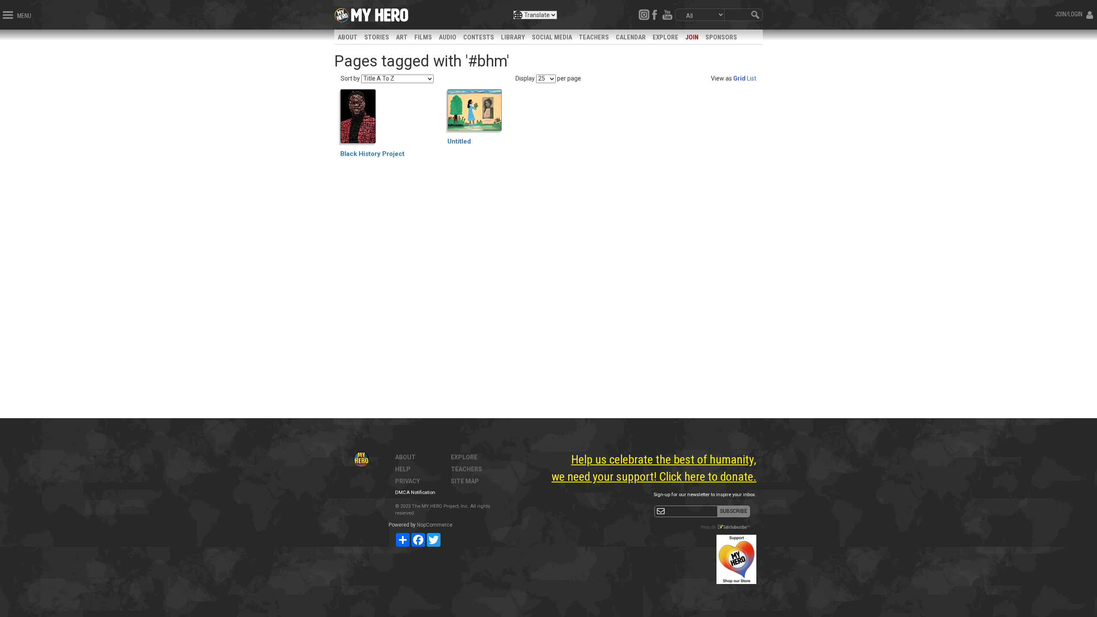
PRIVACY (407, 481)
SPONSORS (721, 37)
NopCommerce (435, 525)
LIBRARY (513, 37)
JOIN (691, 37)
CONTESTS (478, 37)
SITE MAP (465, 481)
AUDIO (447, 37)
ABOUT (347, 37)
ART (402, 37)
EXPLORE (665, 37)
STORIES (376, 37)
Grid (739, 78)
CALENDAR (631, 37)
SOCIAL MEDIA (552, 37)
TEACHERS (594, 37)
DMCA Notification (415, 492)
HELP (403, 469)
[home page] (379, 12)
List (751, 78)
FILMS (423, 37)
